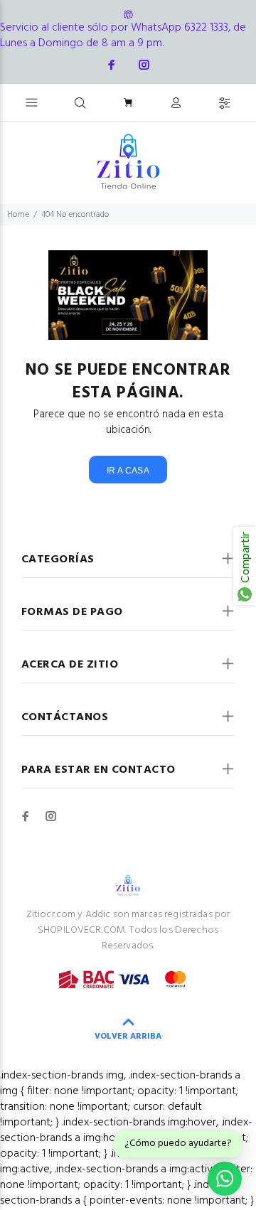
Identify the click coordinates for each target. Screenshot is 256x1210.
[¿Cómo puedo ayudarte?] (225, 1179)
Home (18, 215)
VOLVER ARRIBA (128, 1036)
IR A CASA (128, 471)
